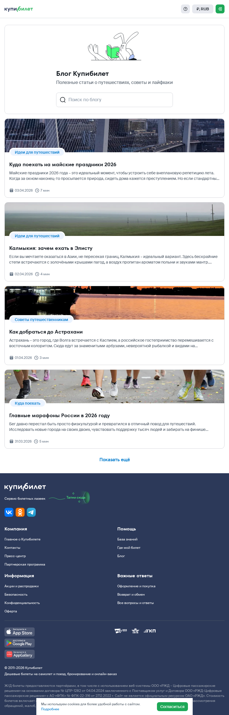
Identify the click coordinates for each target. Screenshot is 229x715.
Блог (121, 556)
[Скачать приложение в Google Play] (59, 643)
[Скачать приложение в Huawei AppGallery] (59, 654)
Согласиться (172, 706)
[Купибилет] (18, 9)
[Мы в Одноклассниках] (20, 512)
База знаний (127, 539)
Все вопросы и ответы (135, 603)
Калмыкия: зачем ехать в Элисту (50, 248)
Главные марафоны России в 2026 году (59, 415)
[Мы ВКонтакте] (8, 512)
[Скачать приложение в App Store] (59, 631)
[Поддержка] (185, 8)
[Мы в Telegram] (31, 512)
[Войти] (220, 8)
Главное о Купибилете (22, 539)
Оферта (10, 611)
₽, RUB (203, 8)
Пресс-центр (15, 556)
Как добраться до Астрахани (46, 331)
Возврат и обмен (131, 594)
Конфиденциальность (22, 603)
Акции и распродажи (21, 586)
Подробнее (50, 709)
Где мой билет (128, 547)
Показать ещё (114, 460)
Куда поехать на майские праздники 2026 (62, 164)
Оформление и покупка (136, 586)
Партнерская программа (24, 564)
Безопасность (15, 594)
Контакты (12, 547)
